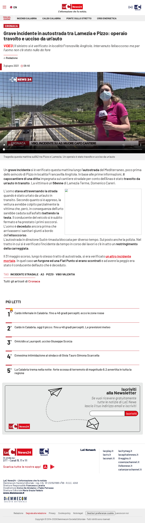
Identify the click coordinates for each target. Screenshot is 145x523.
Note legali (78, 513)
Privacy (52, 513)
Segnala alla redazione (36, 513)
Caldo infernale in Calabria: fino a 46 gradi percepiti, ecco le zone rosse (59, 313)
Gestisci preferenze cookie (100, 513)
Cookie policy (64, 513)
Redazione (18, 513)
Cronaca (34, 281)
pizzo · (50, 274)
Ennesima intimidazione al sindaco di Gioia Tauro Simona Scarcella (56, 355)
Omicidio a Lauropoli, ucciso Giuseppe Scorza (43, 341)
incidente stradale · (25, 274)
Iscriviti (131, 413)
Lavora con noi (122, 513)
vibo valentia (65, 274)
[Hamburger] (4, 7)
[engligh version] (11, 7)
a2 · (42, 274)
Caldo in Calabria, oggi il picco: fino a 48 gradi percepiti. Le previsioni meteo (62, 327)
